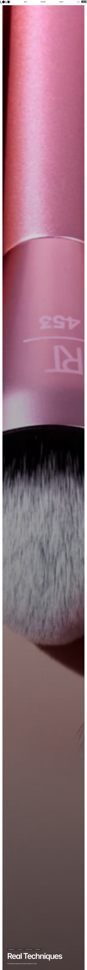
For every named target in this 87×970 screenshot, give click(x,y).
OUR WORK (43, 1)
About (25, 1)
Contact (61, 1)
